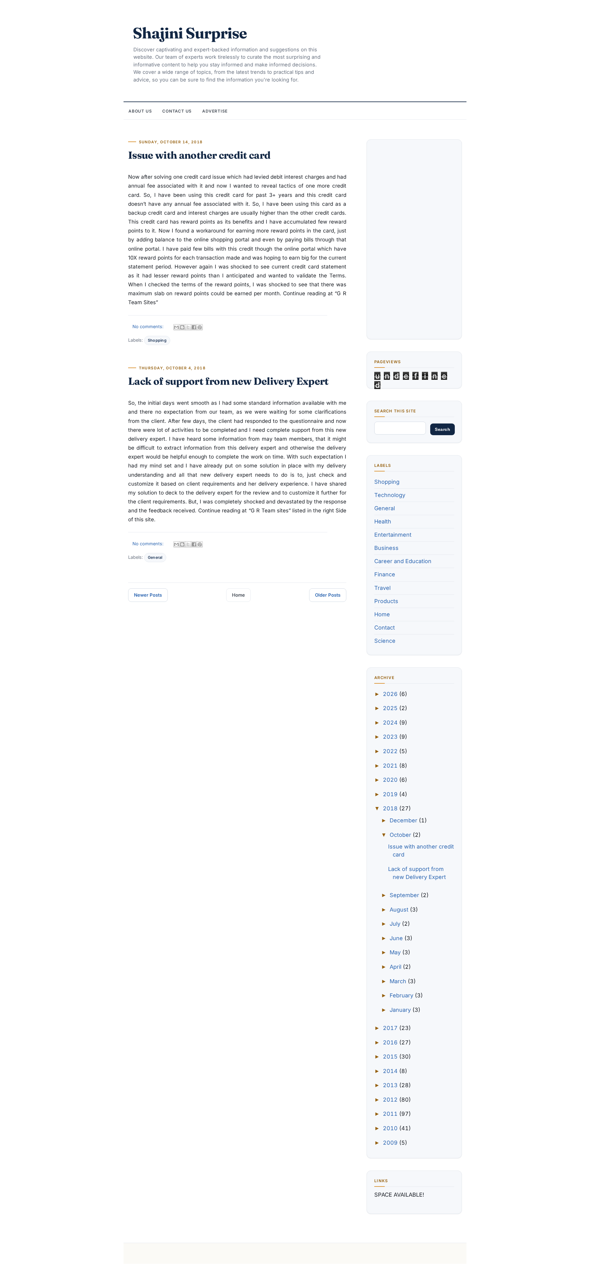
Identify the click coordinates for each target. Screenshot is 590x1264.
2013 (391, 1085)
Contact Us (177, 111)
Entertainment (392, 534)
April (396, 967)
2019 (391, 794)
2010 (391, 1128)
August (400, 909)
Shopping (157, 340)
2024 (391, 722)
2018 (391, 808)
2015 (391, 1056)
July (396, 923)
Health (382, 521)
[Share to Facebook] (194, 327)
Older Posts (327, 595)
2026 (391, 694)
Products (386, 601)
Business (386, 548)
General (155, 557)
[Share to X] (188, 327)
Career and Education (402, 561)
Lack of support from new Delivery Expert (228, 381)
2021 (391, 765)
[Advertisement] (414, 239)
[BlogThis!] (182, 327)
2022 (391, 751)
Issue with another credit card (199, 155)
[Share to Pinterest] (200, 327)
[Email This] (176, 327)
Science (384, 641)
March (399, 981)
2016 (391, 1042)
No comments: (148, 326)
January (401, 1010)
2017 (391, 1028)
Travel (382, 588)
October (401, 835)
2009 (391, 1142)
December (404, 820)
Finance (384, 574)
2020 (391, 780)
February (402, 995)
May (396, 952)
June (397, 938)
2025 (391, 708)
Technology (389, 495)
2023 (391, 736)
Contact (384, 627)
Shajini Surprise (190, 32)
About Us (140, 111)
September (405, 895)
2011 (391, 1114)
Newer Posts (148, 595)
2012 (391, 1099)
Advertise (215, 111)
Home (238, 595)
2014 (391, 1071)
